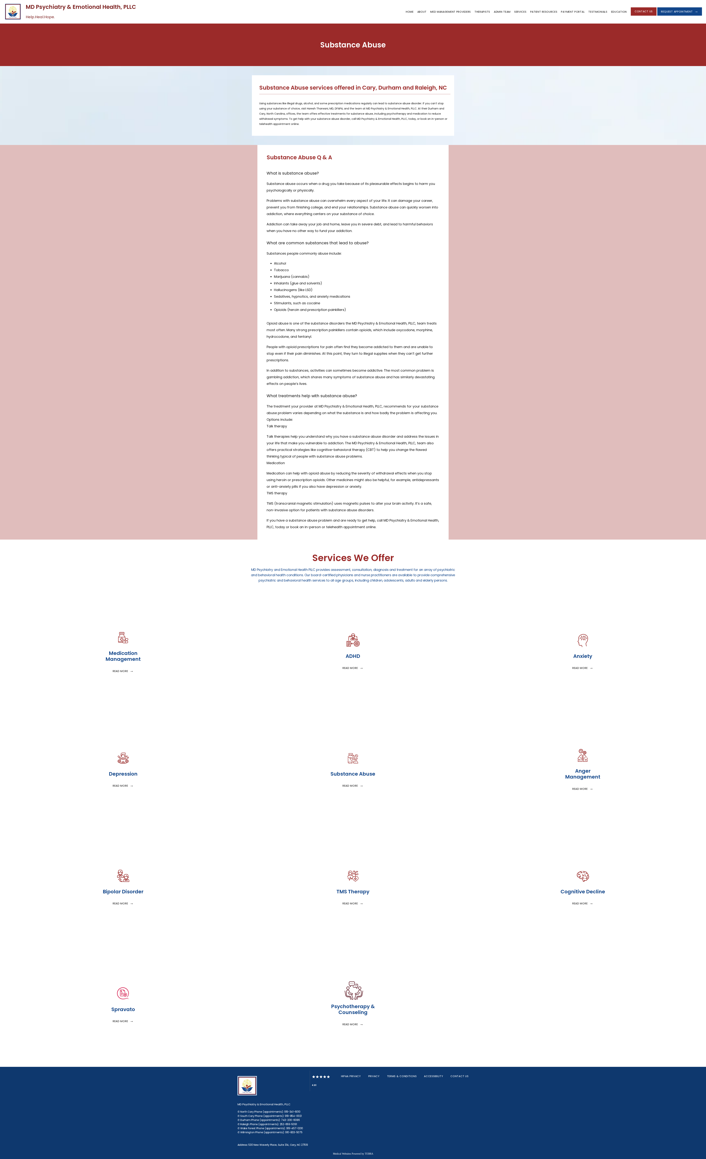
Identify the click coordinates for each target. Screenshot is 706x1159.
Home (410, 12)
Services (520, 12)
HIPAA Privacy (351, 1076)
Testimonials (597, 12)
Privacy (374, 1076)
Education (619, 12)
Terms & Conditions (402, 1076)
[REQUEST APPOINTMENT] (679, 15)
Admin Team (502, 12)
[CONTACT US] (643, 15)
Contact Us (459, 1076)
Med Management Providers (450, 12)
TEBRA (369, 1153)
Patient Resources (543, 12)
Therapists (482, 12)
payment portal (573, 12)
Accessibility (433, 1076)
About (422, 12)
